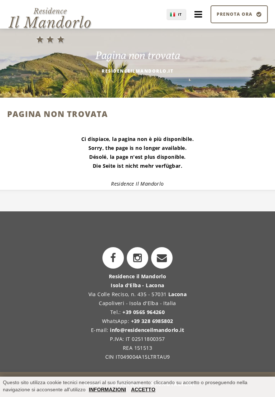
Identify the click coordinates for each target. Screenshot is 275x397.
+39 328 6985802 (152, 321)
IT (180, 14)
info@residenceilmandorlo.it (147, 330)
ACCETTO (143, 389)
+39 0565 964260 (143, 312)
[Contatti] (162, 258)
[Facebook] (113, 258)
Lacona (177, 294)
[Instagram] (137, 258)
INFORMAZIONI (107, 389)
